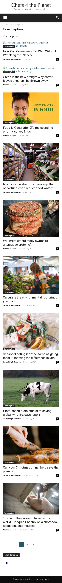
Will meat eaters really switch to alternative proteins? (25, 242)
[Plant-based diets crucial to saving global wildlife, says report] (31, 388)
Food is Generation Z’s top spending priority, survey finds (28, 129)
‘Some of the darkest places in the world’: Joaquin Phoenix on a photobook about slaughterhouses (30, 522)
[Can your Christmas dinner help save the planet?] (31, 445)
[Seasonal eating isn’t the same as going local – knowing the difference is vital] (31, 331)
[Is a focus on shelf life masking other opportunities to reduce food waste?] (31, 162)
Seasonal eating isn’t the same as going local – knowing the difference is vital (30, 356)
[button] (58, 18)
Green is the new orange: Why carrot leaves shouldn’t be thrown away (28, 79)
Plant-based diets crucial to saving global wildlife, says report (27, 412)
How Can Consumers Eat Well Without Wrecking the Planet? (29, 53)
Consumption (9, 46)
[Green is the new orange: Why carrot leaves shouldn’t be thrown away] (31, 70)
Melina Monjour (10, 85)
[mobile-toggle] (5, 18)
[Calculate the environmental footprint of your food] (31, 275)
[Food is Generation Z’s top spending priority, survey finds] (31, 108)
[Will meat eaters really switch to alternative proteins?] (31, 218)
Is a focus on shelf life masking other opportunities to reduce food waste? (29, 186)
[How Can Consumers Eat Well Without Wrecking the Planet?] (31, 44)
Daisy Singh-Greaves (12, 59)
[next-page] (39, 544)
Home (5, 24)
